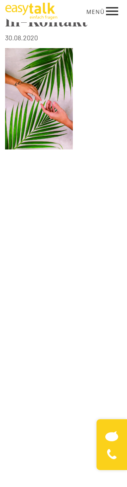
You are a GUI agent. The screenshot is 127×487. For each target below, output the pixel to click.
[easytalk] (31, 10)
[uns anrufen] (112, 453)
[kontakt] (111, 435)
